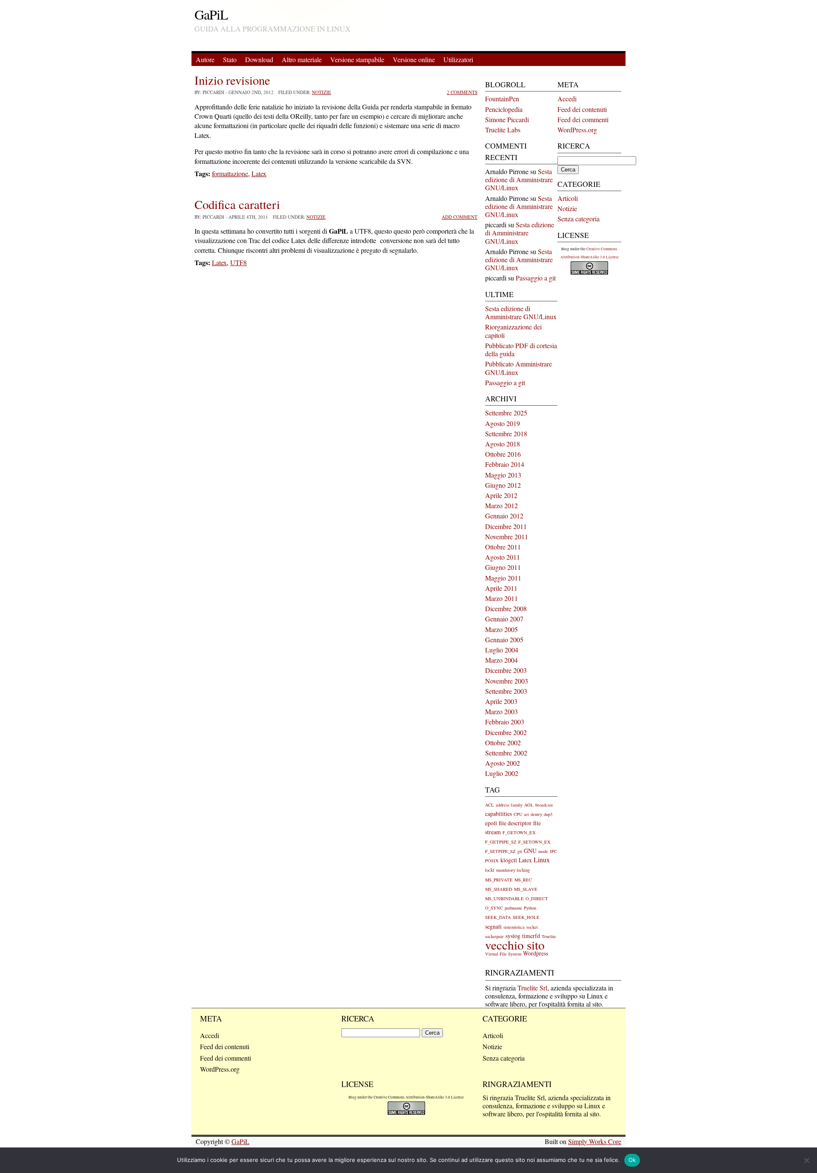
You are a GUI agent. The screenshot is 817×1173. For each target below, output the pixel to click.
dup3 (548, 814)
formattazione (230, 173)
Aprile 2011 (501, 588)
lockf (489, 870)
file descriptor (515, 823)
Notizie (321, 92)
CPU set (521, 814)
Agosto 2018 (502, 443)
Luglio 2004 (501, 649)
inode (543, 851)
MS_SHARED (498, 889)
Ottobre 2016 (503, 453)
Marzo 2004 (501, 659)
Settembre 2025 (506, 412)
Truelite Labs (502, 129)
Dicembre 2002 (506, 732)
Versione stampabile (357, 59)
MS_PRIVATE (499, 880)
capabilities (498, 814)
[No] (806, 1160)
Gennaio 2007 (504, 618)
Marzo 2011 (501, 598)
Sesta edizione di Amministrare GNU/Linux (519, 179)
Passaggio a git (536, 277)
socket (532, 927)
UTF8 (238, 262)
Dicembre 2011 (506, 526)
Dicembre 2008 (506, 608)
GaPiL (211, 14)
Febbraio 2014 (504, 464)
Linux (542, 859)
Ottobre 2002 (503, 742)
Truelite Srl (532, 987)
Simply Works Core (594, 1141)
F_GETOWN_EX (519, 832)
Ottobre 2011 (503, 546)
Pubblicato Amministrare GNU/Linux (518, 367)
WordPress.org (577, 129)
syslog (513, 936)
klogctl (508, 860)
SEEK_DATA (498, 917)
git (519, 851)
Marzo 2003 (501, 711)
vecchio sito (515, 944)
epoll (491, 823)
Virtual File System (503, 954)
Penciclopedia (504, 109)
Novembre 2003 (506, 680)
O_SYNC (494, 908)
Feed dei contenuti (582, 109)
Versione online (414, 59)
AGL (529, 805)
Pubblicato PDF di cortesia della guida (521, 349)
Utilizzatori (458, 59)
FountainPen (502, 98)
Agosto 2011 (502, 556)
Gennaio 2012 (504, 515)
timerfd (531, 936)
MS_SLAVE (525, 889)
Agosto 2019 (502, 423)
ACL (489, 805)
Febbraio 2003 (504, 721)
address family (509, 805)
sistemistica (514, 927)
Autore (205, 59)
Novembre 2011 (506, 536)
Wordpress (535, 953)
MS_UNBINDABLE (504, 898)
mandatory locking (513, 870)
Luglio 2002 (501, 773)
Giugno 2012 (503, 485)
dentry (536, 814)
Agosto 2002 (502, 762)
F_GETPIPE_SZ (501, 842)
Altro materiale (302, 59)
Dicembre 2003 (506, 670)
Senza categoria (578, 218)
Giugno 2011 (503, 567)
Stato (230, 59)
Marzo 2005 (501, 629)
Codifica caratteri (237, 204)
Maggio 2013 (503, 474)
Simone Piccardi (507, 119)
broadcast (544, 805)
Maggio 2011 (503, 577)
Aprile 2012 (501, 495)
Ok (632, 1159)
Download (259, 59)
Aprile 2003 (501, 701)
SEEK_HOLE (526, 917)
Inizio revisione (232, 80)
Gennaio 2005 (504, 639)
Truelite (549, 936)
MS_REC (523, 880)
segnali (493, 926)
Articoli (567, 198)
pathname (513, 908)
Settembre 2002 (506, 752)
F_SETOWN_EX (534, 842)
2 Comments (462, 92)
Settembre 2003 (506, 691)
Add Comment (459, 217)
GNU (530, 851)
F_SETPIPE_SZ (500, 851)
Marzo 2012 (501, 505)
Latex (258, 173)
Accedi (567, 98)
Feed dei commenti (582, 119)
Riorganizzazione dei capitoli (513, 330)
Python (530, 908)
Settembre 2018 (506, 433)
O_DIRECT (537, 898)
